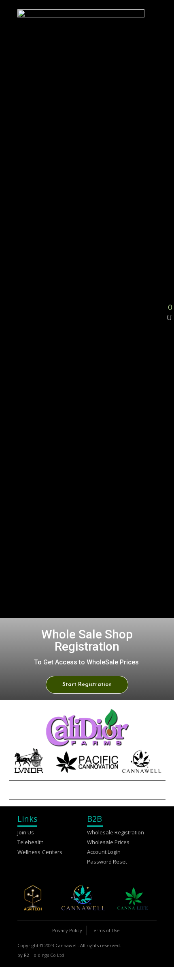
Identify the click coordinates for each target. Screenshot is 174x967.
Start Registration (87, 684)
